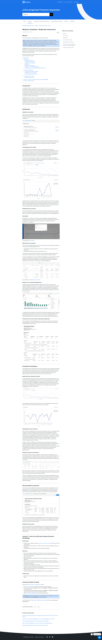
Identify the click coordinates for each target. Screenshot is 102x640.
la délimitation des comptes (34, 279)
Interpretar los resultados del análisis (41, 21)
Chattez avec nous (35, 600)
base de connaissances (29, 586)
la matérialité (31, 240)
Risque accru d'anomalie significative (32, 66)
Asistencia (72, 21)
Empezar (30, 21)
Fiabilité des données (29, 60)
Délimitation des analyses (30, 65)
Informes (66, 21)
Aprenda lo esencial (43, 25)
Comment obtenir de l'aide (29, 80)
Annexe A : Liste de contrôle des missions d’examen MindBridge (36, 79)
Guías (49, 25)
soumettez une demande (45, 600)
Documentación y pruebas (56, 21)
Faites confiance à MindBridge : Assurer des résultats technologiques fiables (37, 623)
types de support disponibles (34, 584)
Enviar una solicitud (68, 2)
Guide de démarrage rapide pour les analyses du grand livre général (35, 621)
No (38, 606)
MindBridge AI (60, 2)
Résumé (64, 33)
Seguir (58, 32)
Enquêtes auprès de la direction (31, 74)
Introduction (26, 57)
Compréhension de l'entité (30, 61)
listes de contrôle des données (45, 543)
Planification (26, 59)
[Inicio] (26, 2)
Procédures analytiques (28, 70)
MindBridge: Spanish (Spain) (27, 25)
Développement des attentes (30, 72)
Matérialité (27, 64)
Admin (24, 21)
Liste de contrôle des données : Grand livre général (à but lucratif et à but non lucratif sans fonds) (40, 616)
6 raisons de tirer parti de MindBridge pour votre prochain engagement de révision (38, 618)
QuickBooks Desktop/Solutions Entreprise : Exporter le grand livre (35, 625)
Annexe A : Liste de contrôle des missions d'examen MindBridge (69, 44)
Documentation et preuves (29, 76)
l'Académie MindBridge (31, 593)
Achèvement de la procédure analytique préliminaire (35, 68)
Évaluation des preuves (29, 77)
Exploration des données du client (31, 71)
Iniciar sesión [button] (76, 2)
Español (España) (40, 637)
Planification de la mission (30, 62)
